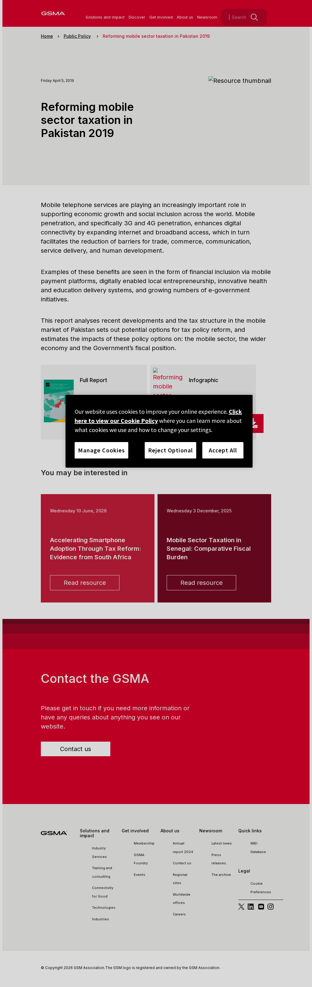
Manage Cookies (101, 450)
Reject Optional (170, 450)
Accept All (223, 450)
